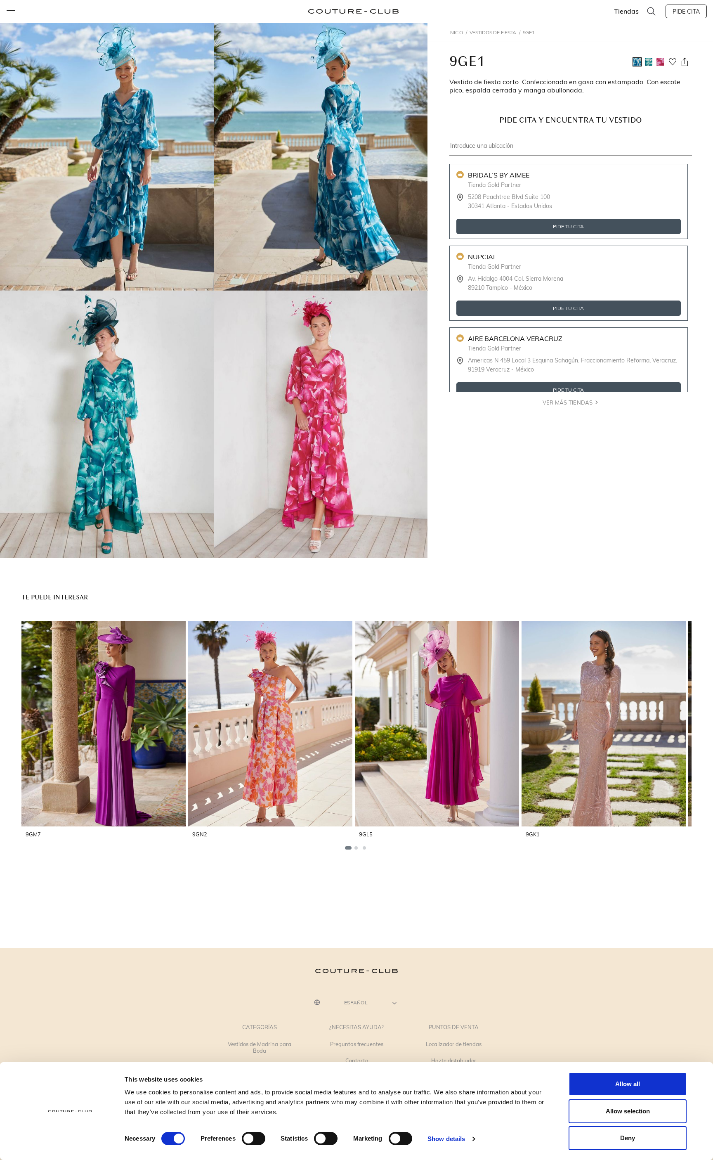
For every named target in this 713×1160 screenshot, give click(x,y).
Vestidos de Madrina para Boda (259, 1047)
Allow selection (628, 1111)
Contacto (356, 1061)
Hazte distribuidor (453, 1061)
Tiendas (626, 11)
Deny (627, 1137)
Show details (446, 1138)
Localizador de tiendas (454, 1044)
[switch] (253, 1138)
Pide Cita (686, 11)
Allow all (627, 1083)
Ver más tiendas (568, 402)
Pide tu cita (568, 226)
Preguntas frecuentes (356, 1044)
